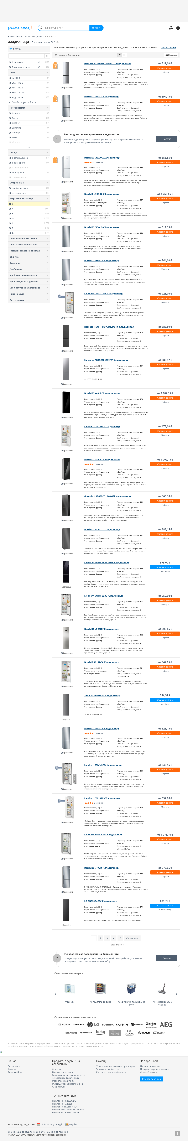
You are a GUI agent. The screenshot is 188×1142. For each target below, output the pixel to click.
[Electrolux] (137, 1025)
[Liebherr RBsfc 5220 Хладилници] (68, 844)
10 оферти (165, 269)
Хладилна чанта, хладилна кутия (131, 1003)
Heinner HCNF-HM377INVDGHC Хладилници (109, 326)
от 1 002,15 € (165, 459)
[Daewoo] (129, 1033)
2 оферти (165, 72)
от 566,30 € (165, 496)
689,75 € (165, 901)
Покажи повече (168, 47)
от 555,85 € (165, 157)
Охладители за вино (100, 1001)
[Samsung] (78, 1025)
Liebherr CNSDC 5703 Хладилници (103, 293)
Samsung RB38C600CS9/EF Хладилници (106, 360)
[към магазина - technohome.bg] (68, 910)
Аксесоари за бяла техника (162, 1003)
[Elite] (115, 1033)
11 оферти (165, 302)
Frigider (73, 1124)
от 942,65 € (165, 662)
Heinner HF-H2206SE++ (63, 1103)
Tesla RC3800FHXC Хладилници (102, 695)
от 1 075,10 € (165, 834)
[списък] (119, 55)
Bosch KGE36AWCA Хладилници (102, 157)
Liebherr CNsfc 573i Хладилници (103, 765)
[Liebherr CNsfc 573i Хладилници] (68, 774)
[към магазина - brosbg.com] (68, 572)
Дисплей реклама (149, 1072)
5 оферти (165, 203)
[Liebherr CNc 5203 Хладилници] (68, 436)
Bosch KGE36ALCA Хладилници (101, 96)
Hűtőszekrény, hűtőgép (52, 1124)
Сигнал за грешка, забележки (111, 1072)
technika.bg (165, 704)
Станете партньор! (151, 1079)
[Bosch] (64, 1025)
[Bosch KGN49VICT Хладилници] (68, 877)
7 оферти (165, 105)
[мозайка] (124, 55)
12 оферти (165, 604)
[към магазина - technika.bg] (68, 705)
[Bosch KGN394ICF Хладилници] (68, 638)
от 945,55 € (165, 765)
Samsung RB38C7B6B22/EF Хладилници (106, 562)
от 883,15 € (165, 529)
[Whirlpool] (151, 1025)
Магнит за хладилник (63, 1080)
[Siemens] (71, 1033)
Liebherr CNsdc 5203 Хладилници (103, 595)
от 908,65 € (165, 629)
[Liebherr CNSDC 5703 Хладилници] (68, 303)
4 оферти (165, 671)
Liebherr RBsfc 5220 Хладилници (103, 834)
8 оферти (165, 236)
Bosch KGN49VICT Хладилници (101, 867)
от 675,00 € (165, 426)
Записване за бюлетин (107, 1069)
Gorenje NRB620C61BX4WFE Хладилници (107, 496)
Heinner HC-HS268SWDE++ (65, 1106)
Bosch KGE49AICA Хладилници (101, 260)
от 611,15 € (165, 227)
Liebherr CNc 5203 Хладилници (102, 426)
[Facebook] (177, 1132)
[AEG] (166, 1025)
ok (47, 55)
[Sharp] (86, 1033)
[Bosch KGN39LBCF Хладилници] (68, 469)
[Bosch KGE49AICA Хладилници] (68, 270)
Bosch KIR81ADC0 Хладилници (101, 662)
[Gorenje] (122, 1025)
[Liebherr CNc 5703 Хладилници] (68, 807)
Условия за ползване (57, 1131)
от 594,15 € (165, 96)
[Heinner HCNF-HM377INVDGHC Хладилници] (68, 336)
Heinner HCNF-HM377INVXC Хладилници (107, 63)
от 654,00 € (165, 798)
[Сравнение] (171, 28)
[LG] (93, 1025)
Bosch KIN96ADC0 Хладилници (101, 194)
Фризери (69, 1001)
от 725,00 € (165, 293)
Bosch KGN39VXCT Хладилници (102, 529)
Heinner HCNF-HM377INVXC (66, 1112)
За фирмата (14, 1066)
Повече (166, 139)
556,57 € (165, 695)
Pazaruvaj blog (15, 1072)
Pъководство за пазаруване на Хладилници (91, 134)
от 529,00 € (165, 63)
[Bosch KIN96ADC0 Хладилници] (68, 203)
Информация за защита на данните (26, 1131)
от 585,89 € (165, 326)
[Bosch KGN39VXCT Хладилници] (68, 539)
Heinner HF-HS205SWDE (64, 1100)
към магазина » (165, 567)
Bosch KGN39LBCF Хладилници (102, 459)
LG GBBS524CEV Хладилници (100, 901)
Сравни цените (165, 68)
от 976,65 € (165, 868)
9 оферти (165, 774)
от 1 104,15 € (165, 393)
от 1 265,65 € (165, 194)
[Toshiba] (108, 1025)
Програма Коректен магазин (154, 1069)
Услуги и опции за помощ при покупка (116, 1066)
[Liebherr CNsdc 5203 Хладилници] (68, 605)
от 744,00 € (165, 260)
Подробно (66, 586)
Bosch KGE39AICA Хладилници (101, 728)
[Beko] (100, 1033)
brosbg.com (165, 571)
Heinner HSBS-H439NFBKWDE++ (68, 1109)
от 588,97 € (165, 360)
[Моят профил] (178, 28)
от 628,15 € (165, 728)
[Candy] (158, 1033)
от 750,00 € (165, 595)
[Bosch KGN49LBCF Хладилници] (68, 402)
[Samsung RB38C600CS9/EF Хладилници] (68, 369)
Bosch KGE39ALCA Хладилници (101, 227)
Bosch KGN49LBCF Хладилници (102, 393)
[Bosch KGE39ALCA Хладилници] (68, 236)
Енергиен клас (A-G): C (44, 42)
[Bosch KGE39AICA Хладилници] (68, 738)
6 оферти (165, 166)
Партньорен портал (150, 1066)
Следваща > (132, 938)
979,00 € (165, 562)
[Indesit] (144, 1033)
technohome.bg (165, 910)
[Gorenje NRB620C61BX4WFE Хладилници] (68, 505)
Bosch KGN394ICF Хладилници (101, 628)
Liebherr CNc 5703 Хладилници (102, 798)
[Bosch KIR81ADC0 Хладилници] (68, 671)
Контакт (12, 1069)
